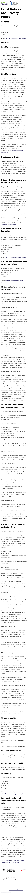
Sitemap (13, 860)
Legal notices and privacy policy (10, 862)
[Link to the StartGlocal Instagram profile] (2, 885)
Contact (3, 860)
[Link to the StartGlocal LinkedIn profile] (4, 885)
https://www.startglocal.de (8, 224)
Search (8, 860)
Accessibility (20, 860)
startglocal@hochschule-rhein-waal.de (15, 38)
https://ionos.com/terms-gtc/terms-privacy (13, 794)
